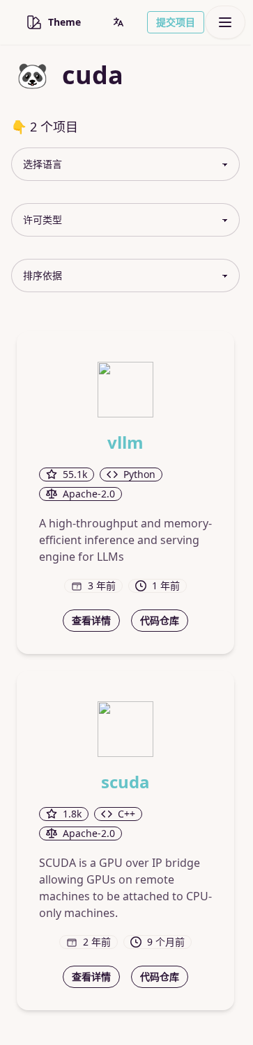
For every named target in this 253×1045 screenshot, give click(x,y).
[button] (118, 22)
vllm (125, 442)
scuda (125, 782)
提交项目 (175, 22)
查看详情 (91, 620)
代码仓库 (159, 620)
